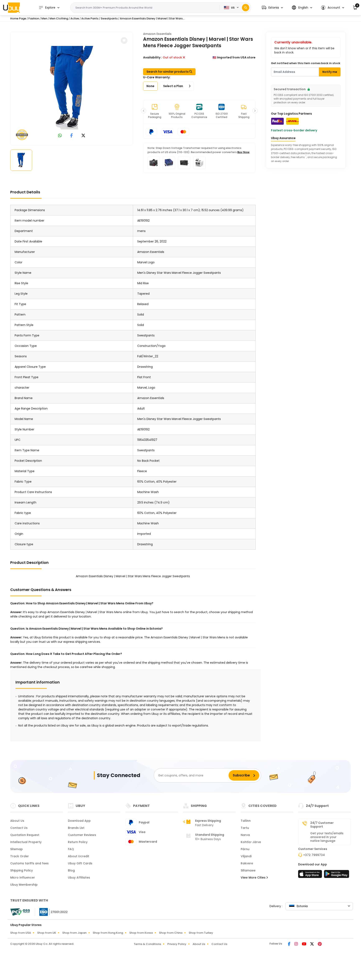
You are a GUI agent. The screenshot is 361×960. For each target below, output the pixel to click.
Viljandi (246, 856)
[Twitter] (312, 944)
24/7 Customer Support (322, 824)
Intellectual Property (26, 842)
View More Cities (253, 877)
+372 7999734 (314, 855)
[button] (272, 7)
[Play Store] (336, 875)
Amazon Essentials (157, 34)
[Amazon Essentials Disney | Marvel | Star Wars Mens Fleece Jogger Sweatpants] (71, 87)
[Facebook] (289, 944)
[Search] (245, 7)
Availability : (152, 57)
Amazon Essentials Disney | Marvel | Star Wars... (152, 18)
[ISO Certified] (51, 912)
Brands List (76, 828)
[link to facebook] (71, 135)
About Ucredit (78, 856)
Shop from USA (20, 933)
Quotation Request (24, 835)
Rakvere (247, 863)
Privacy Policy (176, 944)
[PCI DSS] (20, 912)
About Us (17, 821)
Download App (79, 821)
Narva (245, 835)
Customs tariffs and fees (29, 863)
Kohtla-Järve (251, 842)
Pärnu (245, 849)
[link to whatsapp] (60, 135)
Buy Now (243, 152)
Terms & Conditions (147, 944)
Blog (71, 870)
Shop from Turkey (201, 933)
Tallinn (246, 821)
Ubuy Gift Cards (80, 863)
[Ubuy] (11, 7)
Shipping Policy (21, 870)
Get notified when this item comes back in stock (305, 63)
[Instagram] (296, 944)
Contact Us (19, 828)
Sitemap (16, 849)
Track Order (19, 856)
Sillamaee (248, 870)
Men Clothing (59, 18)
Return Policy (78, 842)
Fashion (33, 18)
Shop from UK (46, 933)
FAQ (71, 849)
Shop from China (170, 933)
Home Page (18, 18)
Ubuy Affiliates (79, 877)
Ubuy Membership (24, 885)
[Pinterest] (319, 944)
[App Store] (310, 875)
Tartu (245, 828)
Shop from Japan (74, 933)
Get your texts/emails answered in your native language (326, 837)
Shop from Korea (141, 933)
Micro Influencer (22, 877)
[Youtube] (304, 944)
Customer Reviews (82, 835)
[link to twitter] (83, 135)
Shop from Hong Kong (108, 933)
